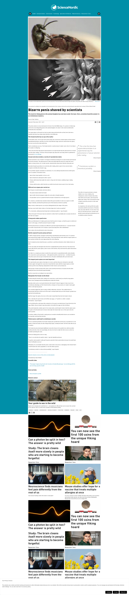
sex (80, 410)
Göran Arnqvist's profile (35, 373)
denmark (67, 410)
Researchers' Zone (86, 13)
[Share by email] (99, 122)
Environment (49, 13)
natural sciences (52, 410)
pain (77, 410)
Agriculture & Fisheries (65, 13)
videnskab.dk (43, 410)
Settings (109, 592)
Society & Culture (41, 13)
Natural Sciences (76, 13)
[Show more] (89, 218)
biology (72, 410)
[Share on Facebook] (95, 122)
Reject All (123, 592)
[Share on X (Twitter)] (97, 122)
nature (36, 410)
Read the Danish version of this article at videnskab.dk (41, 355)
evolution (60, 410)
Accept (115, 592)
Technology (56, 13)
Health (34, 13)
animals (31, 410)
